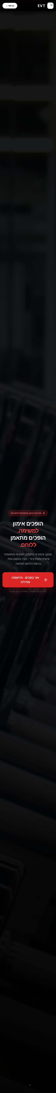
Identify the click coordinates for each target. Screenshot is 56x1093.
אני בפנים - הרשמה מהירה (25, 579)
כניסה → (10, 5)
